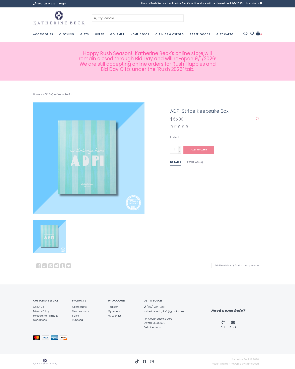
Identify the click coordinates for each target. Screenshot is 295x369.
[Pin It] (50, 265)
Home (36, 94)
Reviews (195, 162)
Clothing (66, 34)
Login (62, 3)
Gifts (84, 34)
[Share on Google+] (44, 265)
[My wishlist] (252, 34)
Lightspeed (252, 363)
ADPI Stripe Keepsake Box (58, 94)
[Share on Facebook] (38, 265)
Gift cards (225, 34)
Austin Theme (220, 363)
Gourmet (117, 34)
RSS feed (77, 320)
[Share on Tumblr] (62, 265)
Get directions (152, 327)
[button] (245, 34)
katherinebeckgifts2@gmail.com (164, 311)
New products (80, 311)
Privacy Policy (41, 311)
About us (38, 307)
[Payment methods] (37, 338)
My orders (114, 311)
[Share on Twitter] (68, 265)
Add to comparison (247, 265)
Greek (99, 34)
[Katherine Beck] (59, 18)
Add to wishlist (223, 265)
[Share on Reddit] (56, 265)
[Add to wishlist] (257, 119)
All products (79, 307)
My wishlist (114, 315)
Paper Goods (200, 34)
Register (113, 307)
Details (175, 162)
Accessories (43, 34)
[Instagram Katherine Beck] (152, 362)
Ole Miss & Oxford (169, 34)
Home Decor (139, 34)
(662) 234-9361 (155, 307)
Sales (75, 315)
